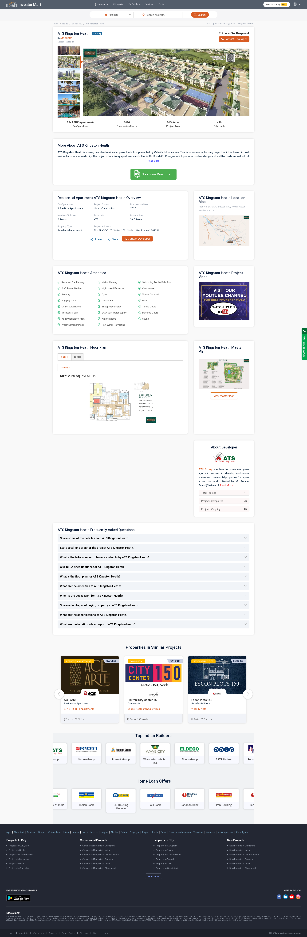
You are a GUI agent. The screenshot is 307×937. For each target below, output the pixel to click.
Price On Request (234, 33)
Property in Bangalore (166, 859)
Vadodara (198, 832)
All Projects (118, 4)
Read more (153, 876)
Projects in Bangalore (19, 859)
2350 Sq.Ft (65, 367)
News (106, 933)
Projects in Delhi (16, 863)
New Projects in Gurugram (242, 845)
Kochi (85, 832)
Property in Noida (164, 850)
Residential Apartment (78, 661)
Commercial (136, 661)
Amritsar (31, 832)
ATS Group (66, 38)
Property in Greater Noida (168, 854)
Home (56, 23)
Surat (163, 832)
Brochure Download (157, 174)
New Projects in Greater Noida (244, 854)
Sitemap (84, 933)
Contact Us (163, 4)
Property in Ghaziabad (167, 868)
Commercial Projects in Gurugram (98, 845)
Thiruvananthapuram (180, 832)
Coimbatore (54, 832)
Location (101, 4)
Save (115, 239)
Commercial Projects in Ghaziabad (99, 868)
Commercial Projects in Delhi (96, 863)
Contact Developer (236, 39)
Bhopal (42, 832)
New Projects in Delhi (239, 863)
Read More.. (227, 485)
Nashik (114, 832)
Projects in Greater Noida (21, 854)
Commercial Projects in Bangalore (98, 859)
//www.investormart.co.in (288, 933)
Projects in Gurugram (19, 845)
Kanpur (75, 832)
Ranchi (154, 832)
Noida (65, 23)
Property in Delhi (164, 863)
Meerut (94, 832)
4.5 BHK (77, 357)
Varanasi (210, 832)
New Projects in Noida (240, 850)
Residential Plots (203, 661)
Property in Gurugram (166, 845)
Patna (124, 832)
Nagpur (104, 832)
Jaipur (66, 832)
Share (98, 239)
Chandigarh (242, 832)
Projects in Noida (17, 850)
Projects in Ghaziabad (19, 868)
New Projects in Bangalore (242, 859)
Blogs (95, 933)
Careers (52, 933)
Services (149, 4)
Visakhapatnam (225, 832)
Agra (8, 832)
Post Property (276, 4)
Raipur (145, 832)
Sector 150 (77, 23)
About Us (23, 933)
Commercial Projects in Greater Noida (100, 854)
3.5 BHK (64, 357)
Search (201, 14)
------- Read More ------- (153, 160)
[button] (248, 694)
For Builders (134, 4)
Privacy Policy (68, 933)
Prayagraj (134, 832)
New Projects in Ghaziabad (242, 868)
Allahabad (19, 832)
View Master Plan (224, 396)
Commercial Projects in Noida (96, 850)
